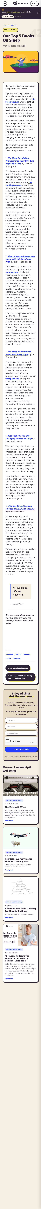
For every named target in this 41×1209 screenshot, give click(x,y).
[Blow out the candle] (3, 9)
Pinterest (17, 658)
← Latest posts (10, 25)
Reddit (8, 658)
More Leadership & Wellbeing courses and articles (20, 677)
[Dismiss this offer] (38, 13)
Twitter (18, 654)
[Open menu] (5, 3)
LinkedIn (26, 654)
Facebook (9, 654)
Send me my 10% (21, 749)
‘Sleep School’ (12, 378)
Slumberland (11, 272)
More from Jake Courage (18, 668)
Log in (34, 3)
